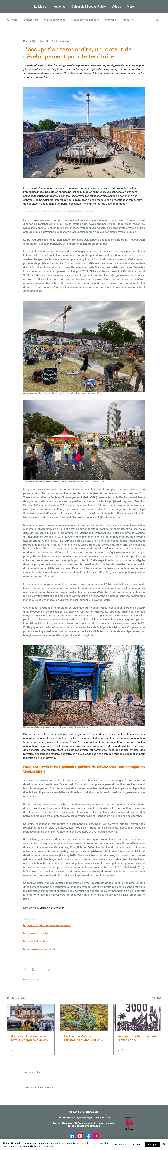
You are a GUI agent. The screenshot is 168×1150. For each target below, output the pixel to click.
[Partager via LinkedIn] (40, 969)
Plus (126, 19)
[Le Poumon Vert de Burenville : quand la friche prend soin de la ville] (84, 1017)
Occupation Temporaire (85, 19)
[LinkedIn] (72, 1136)
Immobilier (111, 19)
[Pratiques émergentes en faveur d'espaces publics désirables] (30, 1017)
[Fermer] (164, 1144)
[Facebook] (88, 1136)
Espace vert (31, 19)
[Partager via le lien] (49, 969)
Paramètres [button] (121, 1144)
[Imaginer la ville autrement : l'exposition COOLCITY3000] (137, 1017)
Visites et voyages (54, 19)
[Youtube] (80, 1136)
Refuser (136, 1144)
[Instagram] (96, 1136)
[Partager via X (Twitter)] (32, 969)
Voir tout (156, 997)
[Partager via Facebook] (24, 969)
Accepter (152, 1144)
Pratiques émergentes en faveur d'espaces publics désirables (29, 1038)
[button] (59, 6)
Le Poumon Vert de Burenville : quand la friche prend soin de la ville (83, 1038)
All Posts (12, 19)
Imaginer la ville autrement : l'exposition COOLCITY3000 (136, 1038)
